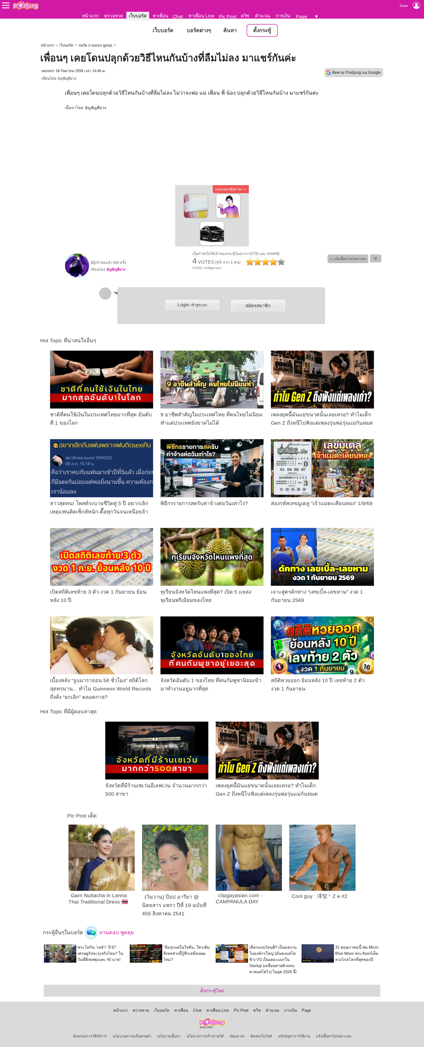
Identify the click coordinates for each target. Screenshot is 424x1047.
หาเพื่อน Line (201, 15)
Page (301, 16)
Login (192, 304)
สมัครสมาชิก (257, 305)
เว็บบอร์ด (138, 15)
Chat (178, 16)
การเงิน (283, 15)
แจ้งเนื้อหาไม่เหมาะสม (333, 1036)
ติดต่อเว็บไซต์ (261, 1036)
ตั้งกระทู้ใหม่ (212, 990)
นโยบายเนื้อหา (169, 1036)
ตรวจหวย (113, 15)
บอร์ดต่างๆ (199, 30)
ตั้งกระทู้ (262, 30)
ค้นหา (230, 30)
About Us (237, 1036)
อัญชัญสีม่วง (66, 78)
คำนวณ (262, 15)
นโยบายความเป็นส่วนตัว (132, 1036)
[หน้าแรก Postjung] (26, 5)
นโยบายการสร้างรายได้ (205, 1036)
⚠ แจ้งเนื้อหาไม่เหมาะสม (348, 259)
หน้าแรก (90, 15)
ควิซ (245, 15)
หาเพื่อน (160, 15)
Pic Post (227, 16)
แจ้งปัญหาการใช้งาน (294, 1036)
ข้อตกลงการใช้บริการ (90, 1036)
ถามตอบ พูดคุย (116, 932)
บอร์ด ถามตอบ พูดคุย (95, 45)
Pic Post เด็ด (82, 816)
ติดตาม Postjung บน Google (356, 72)
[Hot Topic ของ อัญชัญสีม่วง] (77, 277)
